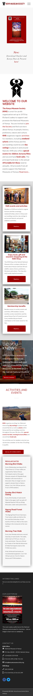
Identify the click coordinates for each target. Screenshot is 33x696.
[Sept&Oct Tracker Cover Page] (16, 29)
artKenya (4, 693)
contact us (19, 631)
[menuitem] (28, 3)
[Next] (26, 413)
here (16, 61)
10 (22, 418)
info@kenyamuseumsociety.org (14, 662)
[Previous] (6, 413)
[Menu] (28, 3)
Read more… (24, 172)
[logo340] (13, 3)
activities (25, 135)
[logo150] (16, 88)
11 (23, 418)
